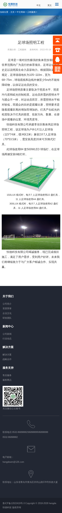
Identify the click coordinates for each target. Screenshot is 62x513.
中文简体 (21, 12)
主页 (12, 12)
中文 (39, 5)
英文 (50, 5)
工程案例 (31, 12)
